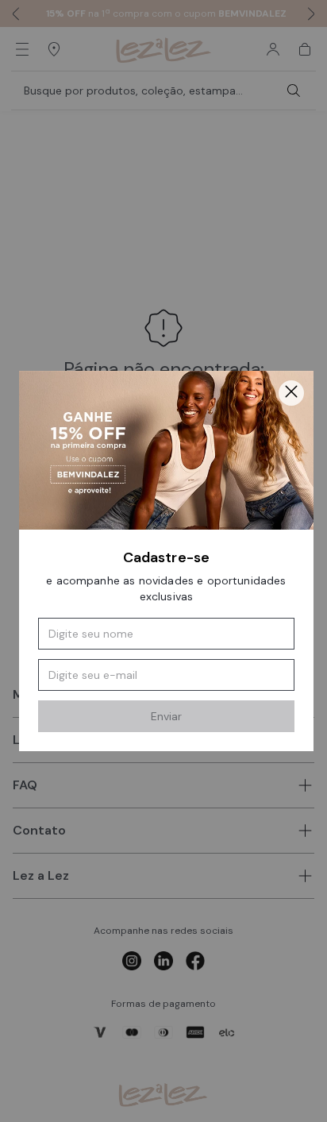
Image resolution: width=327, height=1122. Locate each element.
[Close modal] (291, 393)
